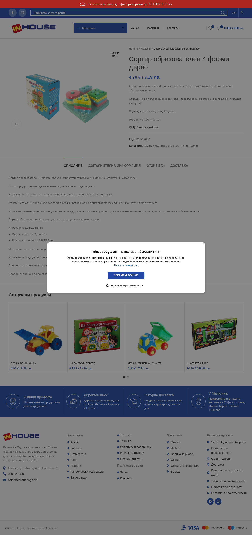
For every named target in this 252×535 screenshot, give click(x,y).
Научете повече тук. (126, 265)
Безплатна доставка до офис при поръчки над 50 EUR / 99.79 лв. (130, 4)
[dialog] (126, 267)
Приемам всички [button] (126, 275)
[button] (126, 285)
